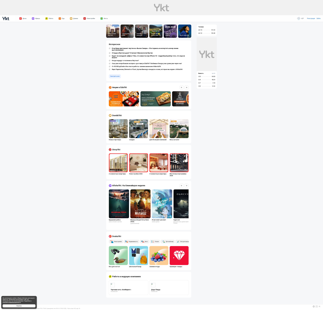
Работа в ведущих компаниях (126, 276)
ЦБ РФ (213, 73)
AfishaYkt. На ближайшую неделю (128, 185)
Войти (318, 18)
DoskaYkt (116, 236)
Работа (51, 18)
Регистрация (311, 18)
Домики (75, 18)
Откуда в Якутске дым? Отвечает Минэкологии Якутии (132, 53)
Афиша (37, 18)
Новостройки (91, 18)
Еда (63, 18)
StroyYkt (116, 149)
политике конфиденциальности (12, 302)
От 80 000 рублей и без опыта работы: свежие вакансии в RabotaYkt (136, 66)
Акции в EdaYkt (119, 87)
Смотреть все (115, 76)
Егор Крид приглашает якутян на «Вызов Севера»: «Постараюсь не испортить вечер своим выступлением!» (145, 49)
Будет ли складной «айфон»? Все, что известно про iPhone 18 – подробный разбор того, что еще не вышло (148, 56)
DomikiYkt (117, 115)
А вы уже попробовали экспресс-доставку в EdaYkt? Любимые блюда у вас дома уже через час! (147, 63)
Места (106, 18)
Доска (24, 18)
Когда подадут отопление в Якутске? (125, 60)
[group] (124, 98)
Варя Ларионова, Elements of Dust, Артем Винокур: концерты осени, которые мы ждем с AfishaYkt (147, 69)
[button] (182, 87)
